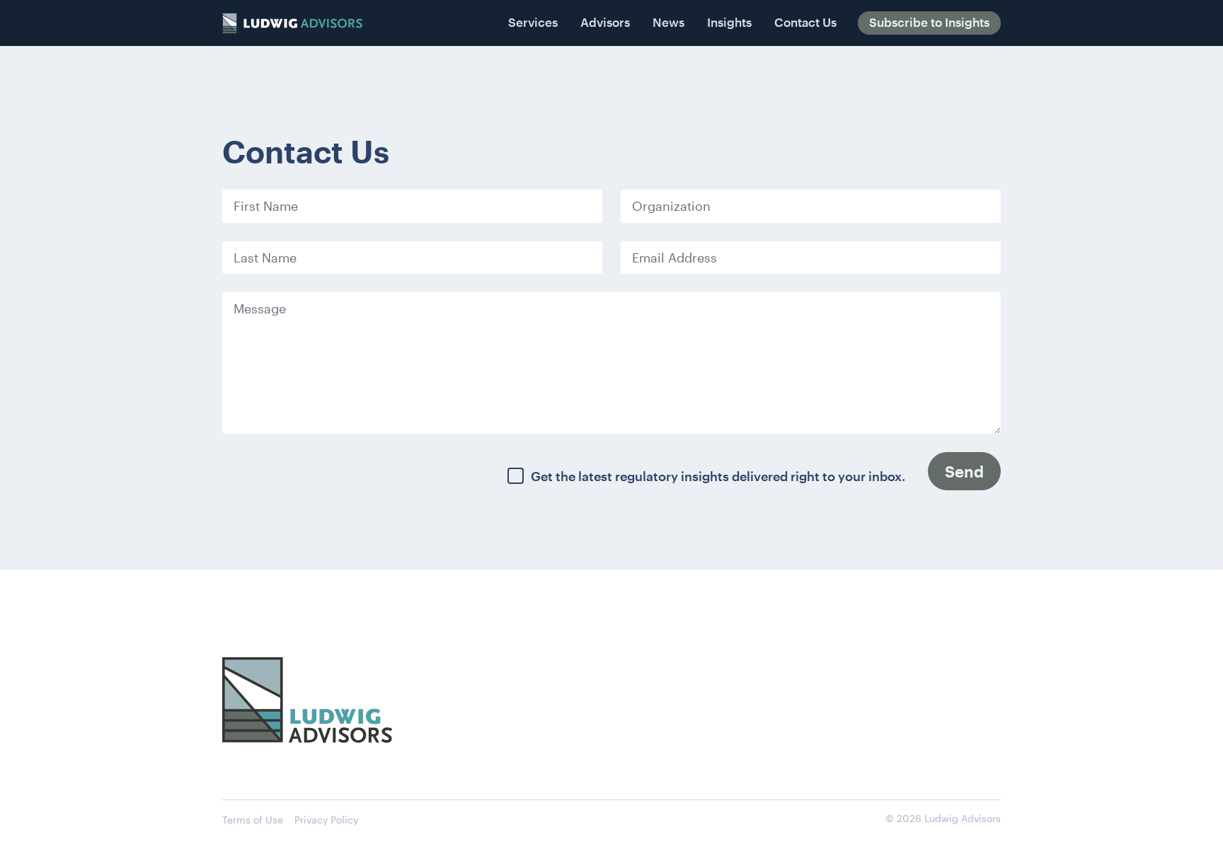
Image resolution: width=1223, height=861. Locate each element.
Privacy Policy (326, 820)
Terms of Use (252, 820)
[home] (292, 23)
